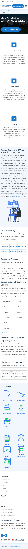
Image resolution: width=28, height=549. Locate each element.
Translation (5, 482)
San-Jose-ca (13, 246)
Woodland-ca (13, 251)
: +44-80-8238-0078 (8, 512)
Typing (4, 488)
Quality (14, 124)
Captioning (5, 485)
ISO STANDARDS (14, 50)
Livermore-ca (22, 246)
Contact (4, 499)
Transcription (5, 479)
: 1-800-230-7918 (7, 1)
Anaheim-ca (5, 246)
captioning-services (12, 10)
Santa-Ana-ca (5, 251)
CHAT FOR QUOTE (18, 6)
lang (20, 10)
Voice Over (5, 491)
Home (2, 10)
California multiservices (15, 546)
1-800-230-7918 (18, 196)
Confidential (14, 86)
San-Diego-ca (22, 251)
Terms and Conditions (8, 501)
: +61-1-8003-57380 (8, 515)
